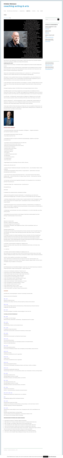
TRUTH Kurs (47, 28)
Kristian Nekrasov (10, 4)
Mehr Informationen (52, 456)
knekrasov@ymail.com (49, 69)
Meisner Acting (47, 41)
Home (5, 17)
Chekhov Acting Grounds (49, 37)
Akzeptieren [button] (46, 456)
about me (7, 17)
